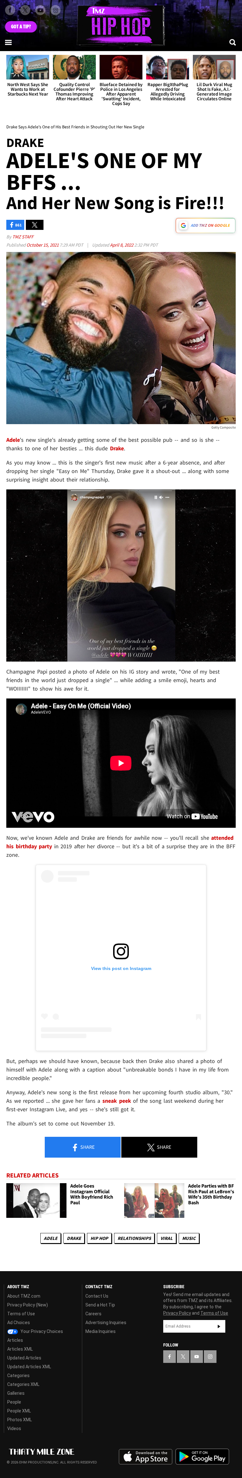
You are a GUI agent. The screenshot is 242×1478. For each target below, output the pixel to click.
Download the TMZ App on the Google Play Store (202, 1457)
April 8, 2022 (122, 245)
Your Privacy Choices (41, 1331)
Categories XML (23, 1384)
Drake (74, 1238)
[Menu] (9, 42)
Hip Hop (99, 1238)
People (14, 1402)
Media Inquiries (100, 1331)
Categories (18, 1375)
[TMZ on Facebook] (10, 10)
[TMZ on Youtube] (40, 10)
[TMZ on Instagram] (55, 10)
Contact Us (96, 1296)
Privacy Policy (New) (27, 1304)
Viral (166, 1238)
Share (87, 1147)
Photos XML (19, 1419)
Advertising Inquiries (105, 1322)
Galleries (16, 1393)
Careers (93, 1313)
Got (21, 27)
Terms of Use (21, 1313)
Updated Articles (24, 1357)
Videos (14, 1428)
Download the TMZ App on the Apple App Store (145, 1457)
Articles (15, 1340)
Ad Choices (18, 1322)
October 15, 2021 (43, 245)
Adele (50, 1238)
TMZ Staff (22, 237)
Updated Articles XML (29, 1366)
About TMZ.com (23, 1296)
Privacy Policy (177, 1313)
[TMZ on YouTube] (196, 1356)
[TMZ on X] (25, 10)
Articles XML (20, 1349)
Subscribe (219, 1326)
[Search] (233, 42)
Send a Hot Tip (100, 1304)
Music (189, 1238)
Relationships (134, 1238)
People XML (19, 1410)
